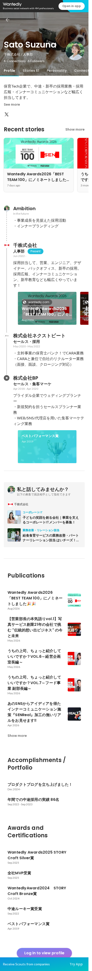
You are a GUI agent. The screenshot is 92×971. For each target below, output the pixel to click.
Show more (75, 129)
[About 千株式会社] (6, 245)
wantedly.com (38, 302)
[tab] (9, 70)
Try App (76, 964)
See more (12, 104)
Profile (9, 70)
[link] (47, 308)
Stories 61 (31, 70)
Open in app (71, 6)
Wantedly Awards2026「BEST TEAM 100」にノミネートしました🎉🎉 (45, 311)
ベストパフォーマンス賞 (40, 435)
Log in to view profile (44, 953)
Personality (57, 70)
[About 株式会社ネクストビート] (6, 336)
